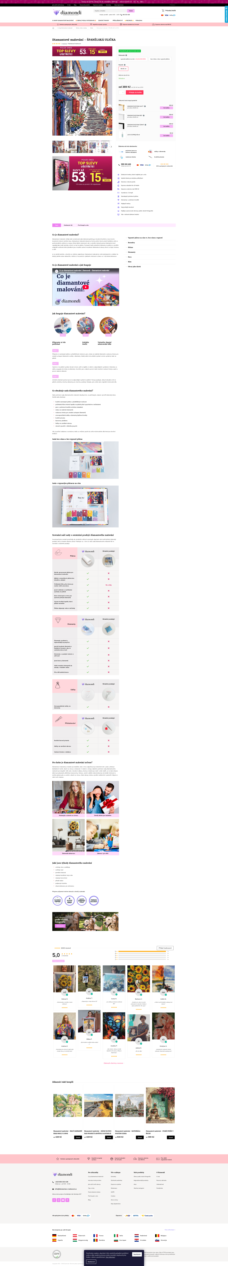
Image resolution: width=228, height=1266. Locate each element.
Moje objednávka (119, 5)
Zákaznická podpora (58, 1194)
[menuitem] (63, 20)
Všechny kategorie (139, 1188)
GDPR (112, 1192)
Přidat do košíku (134, 92)
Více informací (110, 1257)
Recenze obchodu (161, 1180)
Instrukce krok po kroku (94, 1180)
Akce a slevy (114, 1200)
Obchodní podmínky (116, 1180)
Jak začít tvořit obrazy (58, 5)
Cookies (113, 1196)
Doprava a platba (98, 5)
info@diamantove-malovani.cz (66, 1189)
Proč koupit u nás (93, 1196)
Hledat (131, 10)
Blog (75, 5)
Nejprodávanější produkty (141, 1180)
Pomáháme (160, 1188)
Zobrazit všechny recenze (113, 1063)
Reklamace (114, 1188)
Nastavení (91, 1262)
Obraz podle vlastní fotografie (142, 1176)
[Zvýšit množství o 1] (125, 91)
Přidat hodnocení (58, 961)
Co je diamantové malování (95, 1176)
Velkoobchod (160, 1184)
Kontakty (108, 5)
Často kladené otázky (94, 1192)
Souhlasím (137, 1254)
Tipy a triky (91, 1188)
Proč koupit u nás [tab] (83, 225)
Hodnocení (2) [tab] (68, 225)
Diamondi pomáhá (85, 5)
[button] (165, 948)
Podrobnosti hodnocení (74, 43)
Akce (135, 1184)
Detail (78, 1137)
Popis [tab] (56, 225)
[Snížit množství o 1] (125, 93)
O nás (69, 5)
